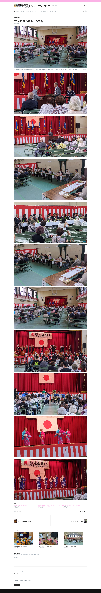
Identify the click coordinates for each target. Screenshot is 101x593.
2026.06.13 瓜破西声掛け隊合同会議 (20, 505)
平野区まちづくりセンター (35, 5)
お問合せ (51, 11)
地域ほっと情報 (28, 11)
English (55, 11)
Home (15, 15)
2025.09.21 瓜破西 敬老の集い (70, 546)
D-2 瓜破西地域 (19, 15)
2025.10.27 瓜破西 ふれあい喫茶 (45, 546)
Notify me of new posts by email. (21, 582)
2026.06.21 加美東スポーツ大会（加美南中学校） (71, 505)
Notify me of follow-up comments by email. (23, 580)
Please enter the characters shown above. (22, 576)
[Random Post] (83, 11)
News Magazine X (60, 590)
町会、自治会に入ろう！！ (45, 11)
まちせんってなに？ (35, 11)
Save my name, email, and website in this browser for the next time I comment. (29, 571)
